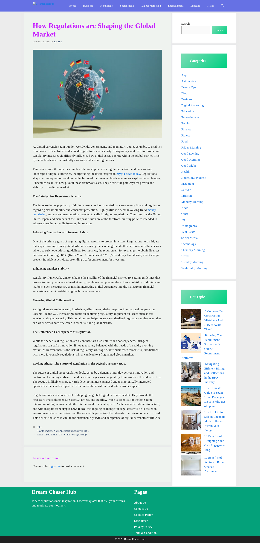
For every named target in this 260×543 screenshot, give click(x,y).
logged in (55, 466)
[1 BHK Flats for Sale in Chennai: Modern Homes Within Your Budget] (191, 420)
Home (72, 5)
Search (185, 23)
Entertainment (175, 5)
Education (187, 111)
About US (140, 502)
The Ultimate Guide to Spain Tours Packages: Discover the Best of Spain (215, 397)
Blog (184, 93)
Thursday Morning (193, 250)
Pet (183, 220)
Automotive (188, 81)
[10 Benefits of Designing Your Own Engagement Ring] (191, 444)
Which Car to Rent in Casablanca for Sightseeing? (62, 434)
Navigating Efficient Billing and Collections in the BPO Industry (214, 373)
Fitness (185, 135)
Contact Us (141, 508)
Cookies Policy (143, 514)
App (184, 75)
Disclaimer (141, 520)
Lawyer (186, 189)
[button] (222, 6)
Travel (210, 5)
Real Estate (188, 232)
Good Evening (190, 153)
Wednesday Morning (194, 268)
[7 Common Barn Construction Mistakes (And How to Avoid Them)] (191, 320)
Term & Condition (145, 532)
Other (39, 427)
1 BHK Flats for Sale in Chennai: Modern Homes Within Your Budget (214, 421)
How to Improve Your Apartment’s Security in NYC (63, 430)
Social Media (127, 5)
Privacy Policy (143, 526)
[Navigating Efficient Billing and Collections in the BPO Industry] (191, 372)
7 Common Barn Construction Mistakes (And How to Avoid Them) (214, 320)
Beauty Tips (188, 87)
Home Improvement (193, 177)
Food (184, 141)
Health (185, 171)
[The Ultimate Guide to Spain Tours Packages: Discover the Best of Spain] (191, 396)
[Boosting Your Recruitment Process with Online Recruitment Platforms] (191, 344)
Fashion (186, 123)
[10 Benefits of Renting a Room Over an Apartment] (191, 466)
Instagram (187, 183)
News (184, 207)
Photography (189, 226)
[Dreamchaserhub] (48, 6)
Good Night (188, 165)
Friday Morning (191, 147)
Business (88, 5)
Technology (106, 5)
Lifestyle (195, 5)
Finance (186, 129)
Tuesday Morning (192, 262)
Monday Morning (192, 201)
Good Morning (190, 159)
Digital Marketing (151, 5)
